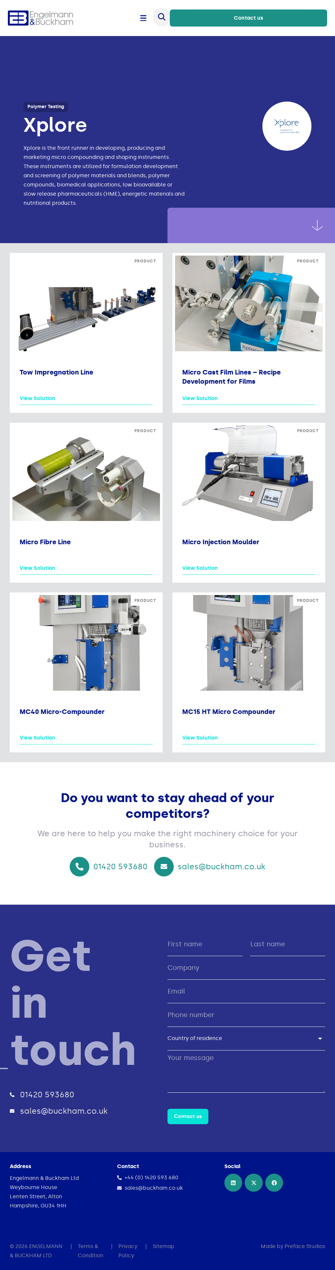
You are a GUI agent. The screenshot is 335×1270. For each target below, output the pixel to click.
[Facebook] (274, 1182)
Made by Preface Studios (293, 1246)
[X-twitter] (253, 1182)
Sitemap (163, 1246)
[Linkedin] (233, 1182)
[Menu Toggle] (143, 18)
